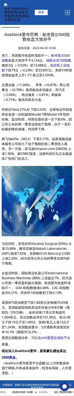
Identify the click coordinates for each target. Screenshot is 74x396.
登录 (41, 12)
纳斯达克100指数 (58, 60)
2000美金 (9, 357)
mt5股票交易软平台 (55, 337)
